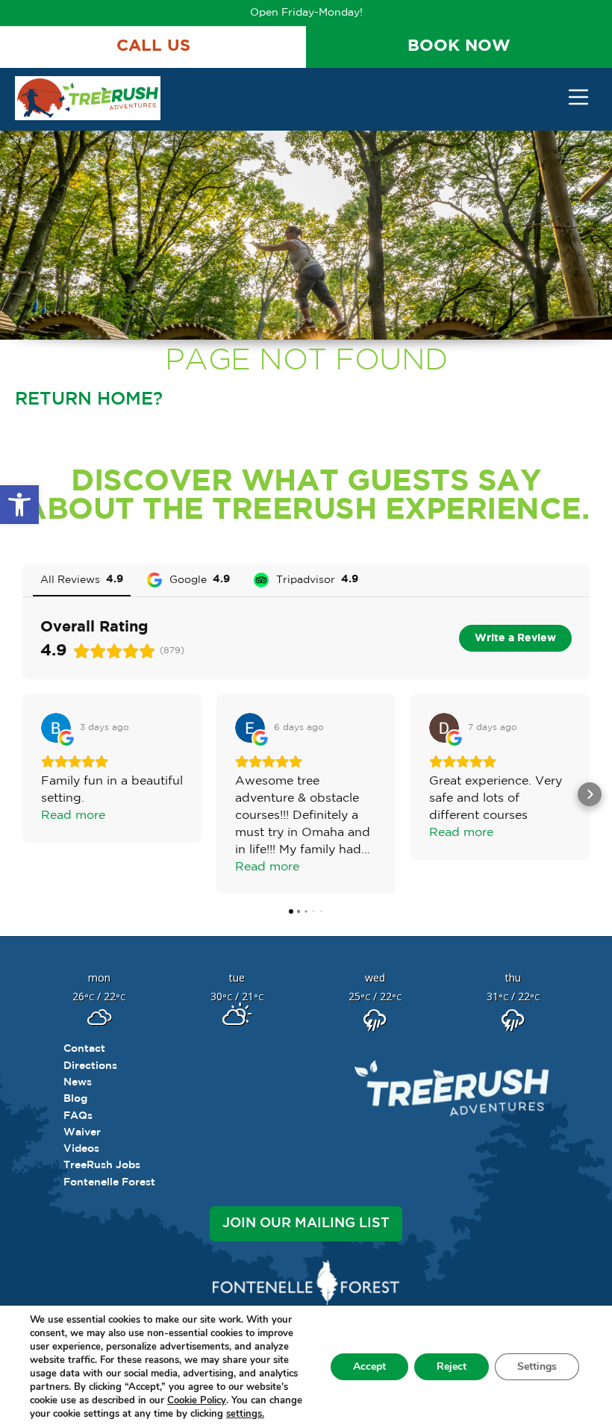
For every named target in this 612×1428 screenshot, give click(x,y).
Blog (75, 1098)
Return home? (89, 399)
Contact (84, 1048)
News (77, 1082)
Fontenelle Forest (109, 1182)
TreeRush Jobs (101, 1165)
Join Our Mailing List (306, 1223)
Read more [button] (73, 815)
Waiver (82, 1132)
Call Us (153, 46)
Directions (90, 1065)
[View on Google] (56, 728)
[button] (19, 504)
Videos (81, 1148)
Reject (451, 1366)
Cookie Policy (196, 1400)
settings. (245, 1414)
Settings (537, 1366)
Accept (369, 1366)
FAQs (78, 1115)
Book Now (459, 46)
